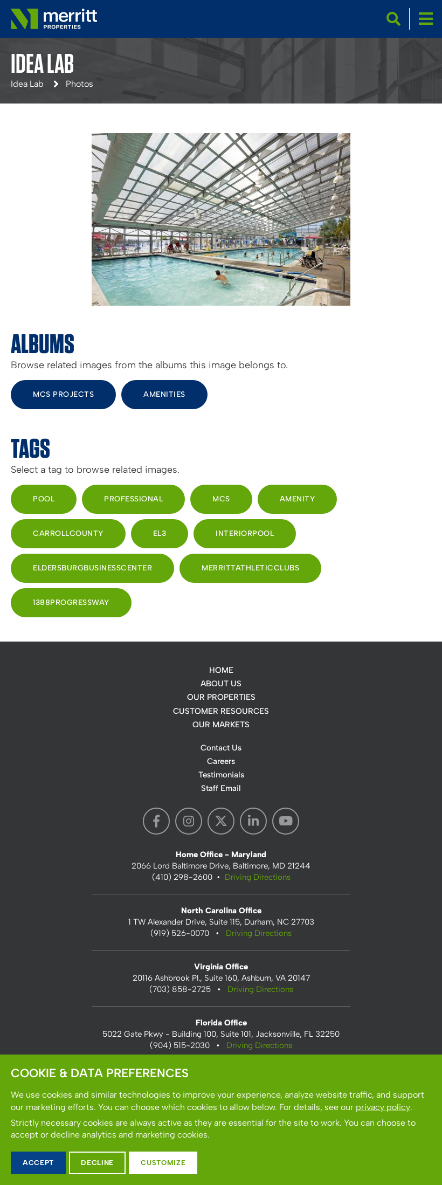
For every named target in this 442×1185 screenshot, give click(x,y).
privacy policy (383, 1107)
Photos (79, 84)
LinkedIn (253, 821)
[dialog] (221, 1120)
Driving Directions (258, 877)
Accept (38, 1163)
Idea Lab (27, 84)
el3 (160, 533)
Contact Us (221, 748)
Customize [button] (163, 1163)
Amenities (164, 394)
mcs (221, 499)
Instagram (188, 821)
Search (393, 19)
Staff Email (221, 788)
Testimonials (221, 775)
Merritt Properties (54, 19)
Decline (97, 1163)
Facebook (156, 821)
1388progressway (71, 602)
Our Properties (221, 697)
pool (43, 499)
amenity (297, 499)
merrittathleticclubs (250, 568)
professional (133, 499)
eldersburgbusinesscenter (92, 568)
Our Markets (221, 724)
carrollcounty (68, 533)
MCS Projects (63, 394)
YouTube (285, 821)
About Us (221, 683)
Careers (221, 761)
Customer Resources (221, 711)
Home (221, 670)
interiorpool (245, 533)
